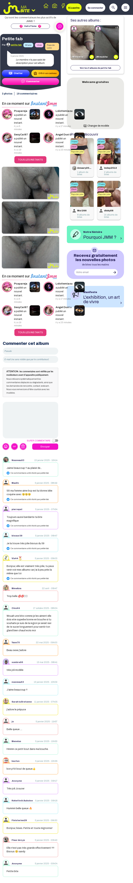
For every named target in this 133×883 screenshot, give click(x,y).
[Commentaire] (30, 420)
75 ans (74, 184)
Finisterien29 (19, 820)
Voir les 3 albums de (95, 68)
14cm (74, 147)
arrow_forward (115, 272)
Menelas (16, 741)
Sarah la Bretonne (22, 702)
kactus (16, 761)
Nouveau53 (18, 460)
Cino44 (16, 608)
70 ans (101, 184)
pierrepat (17, 509)
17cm (101, 189)
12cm (39, 45)
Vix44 (15, 558)
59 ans (28, 45)
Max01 (15, 483)
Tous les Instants (30, 159)
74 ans (74, 142)
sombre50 (17, 662)
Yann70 (16, 642)
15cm (74, 189)
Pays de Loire (51, 46)
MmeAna (16, 588)
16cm (101, 147)
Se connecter (95, 7)
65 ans (101, 142)
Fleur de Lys (18, 840)
